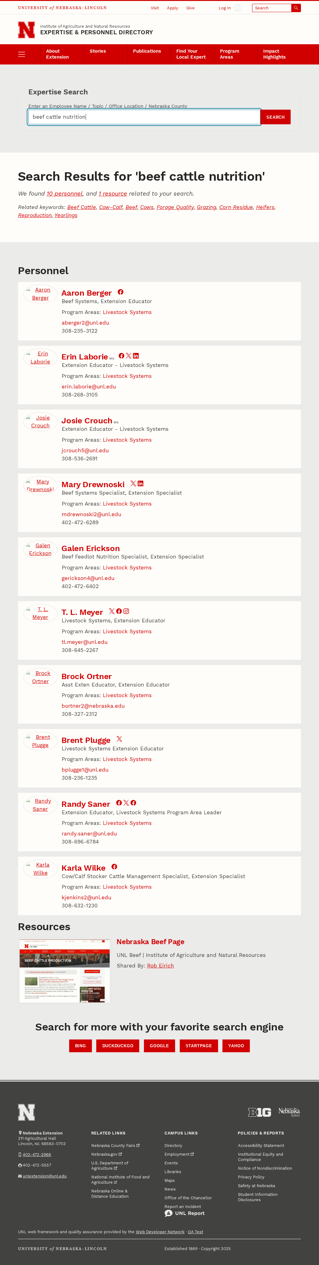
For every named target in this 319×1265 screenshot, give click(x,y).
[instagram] (126, 612)
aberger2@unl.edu (85, 323)
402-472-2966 (37, 1154)
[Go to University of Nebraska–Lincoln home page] (26, 29)
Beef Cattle (81, 207)
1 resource (113, 193)
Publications (147, 51)
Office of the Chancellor (188, 1198)
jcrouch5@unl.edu (85, 450)
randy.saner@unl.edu (89, 833)
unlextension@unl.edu (45, 1176)
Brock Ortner (86, 676)
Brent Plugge (86, 740)
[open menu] (29, 54)
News (170, 1189)
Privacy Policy (251, 1177)
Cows (147, 207)
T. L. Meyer (82, 612)
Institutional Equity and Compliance (260, 1157)
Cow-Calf (110, 207)
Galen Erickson (90, 548)
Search (275, 117)
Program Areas (229, 54)
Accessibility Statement (261, 1145)
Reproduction (35, 215)
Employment (176, 1154)
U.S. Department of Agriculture (109, 1166)
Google (159, 1046)
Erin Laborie (84, 356)
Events (171, 1163)
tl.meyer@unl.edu (84, 642)
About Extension (57, 54)
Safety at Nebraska (256, 1185)
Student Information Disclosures (258, 1197)
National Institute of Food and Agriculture (120, 1180)
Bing (80, 1046)
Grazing (206, 207)
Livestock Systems (127, 312)
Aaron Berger (86, 292)
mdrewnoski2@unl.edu (91, 514)
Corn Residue (236, 207)
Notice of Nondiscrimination (265, 1168)
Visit (155, 8)
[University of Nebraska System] (289, 1112)
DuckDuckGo (118, 1046)
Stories (98, 51)
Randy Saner (85, 804)
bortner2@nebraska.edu (93, 706)
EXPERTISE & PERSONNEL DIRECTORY (96, 32)
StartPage (199, 1046)
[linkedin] (136, 357)
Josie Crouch (86, 420)
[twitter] (128, 357)
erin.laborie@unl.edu (89, 386)
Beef (131, 207)
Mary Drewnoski (92, 484)
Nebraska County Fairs (113, 1145)
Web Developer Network (160, 1231)
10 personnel (65, 193)
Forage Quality (175, 207)
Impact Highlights (274, 54)
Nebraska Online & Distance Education (110, 1194)
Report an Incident (182, 1206)
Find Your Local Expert (191, 54)
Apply (172, 8)
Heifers (265, 207)
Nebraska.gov (104, 1154)
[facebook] (120, 293)
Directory (173, 1145)
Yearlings (66, 215)
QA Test (195, 1231)
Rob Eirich (160, 966)
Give (190, 8)
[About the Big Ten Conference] (259, 1112)
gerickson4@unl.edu (88, 578)
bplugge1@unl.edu (85, 770)
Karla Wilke (83, 868)
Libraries (172, 1171)
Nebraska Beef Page (150, 942)
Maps (169, 1180)
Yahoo (236, 1046)
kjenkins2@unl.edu (86, 897)
